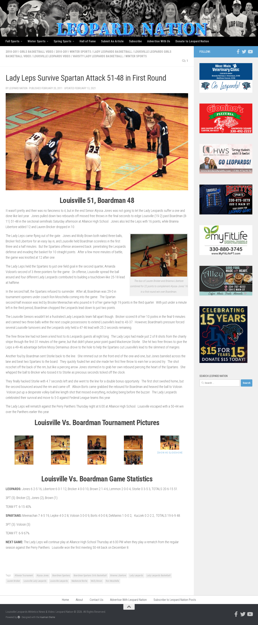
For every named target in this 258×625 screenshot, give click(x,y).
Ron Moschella (112, 581)
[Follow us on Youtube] (250, 51)
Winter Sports (136, 56)
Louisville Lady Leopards (35, 581)
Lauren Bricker (13, 581)
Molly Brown (96, 581)
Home (65, 600)
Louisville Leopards (59, 581)
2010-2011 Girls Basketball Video (29, 51)
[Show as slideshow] (169, 452)
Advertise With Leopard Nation (128, 600)
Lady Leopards (136, 575)
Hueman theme (47, 617)
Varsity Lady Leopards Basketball (98, 56)
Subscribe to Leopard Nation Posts (175, 600)
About (79, 600)
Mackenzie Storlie (79, 581)
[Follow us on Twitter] (244, 51)
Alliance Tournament (24, 575)
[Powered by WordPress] (19, 617)
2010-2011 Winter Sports (73, 51)
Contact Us (96, 600)
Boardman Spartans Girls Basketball (90, 575)
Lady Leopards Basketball (112, 51)
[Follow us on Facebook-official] (238, 51)
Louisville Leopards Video (51, 56)
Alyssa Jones (43, 575)
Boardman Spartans (61, 575)
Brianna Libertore (118, 575)
